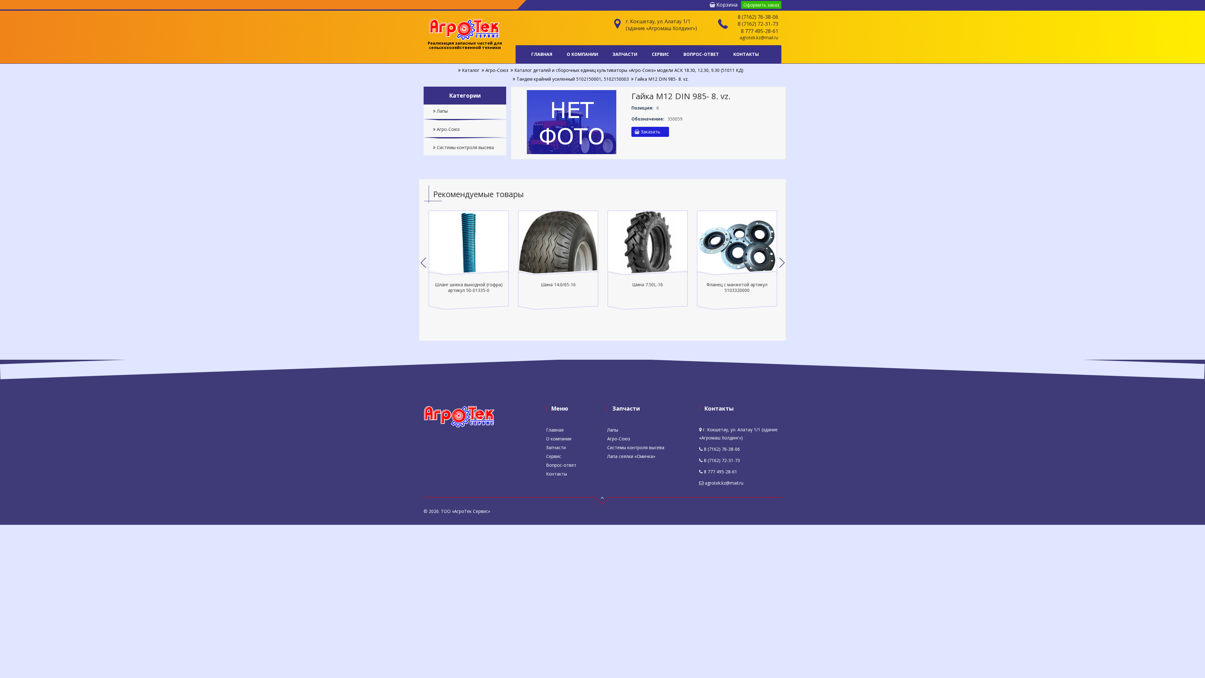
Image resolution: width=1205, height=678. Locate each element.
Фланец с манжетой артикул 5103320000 (737, 287)
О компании (582, 54)
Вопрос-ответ (701, 54)
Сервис (660, 54)
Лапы (442, 111)
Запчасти (625, 54)
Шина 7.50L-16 (647, 285)
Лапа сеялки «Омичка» (631, 456)
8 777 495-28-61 (759, 31)
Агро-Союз (448, 129)
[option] (468, 260)
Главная (541, 54)
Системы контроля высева (465, 147)
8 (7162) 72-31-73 (758, 23)
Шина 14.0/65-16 (558, 285)
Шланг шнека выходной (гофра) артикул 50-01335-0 (469, 287)
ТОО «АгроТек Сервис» (465, 511)
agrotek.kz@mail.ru (759, 37)
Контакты (746, 54)
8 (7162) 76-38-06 (758, 16)
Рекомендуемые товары (478, 194)
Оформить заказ (761, 5)
